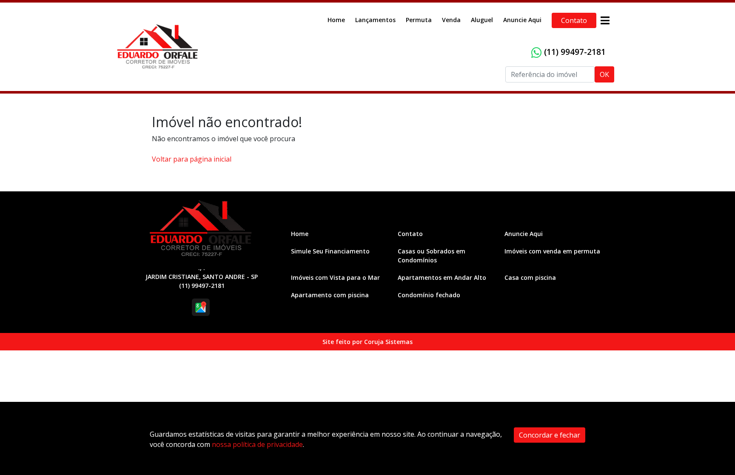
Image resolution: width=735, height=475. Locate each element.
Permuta (419, 20)
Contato (574, 20)
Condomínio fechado (429, 295)
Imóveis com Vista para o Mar (335, 277)
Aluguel (482, 20)
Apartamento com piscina (330, 295)
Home (336, 20)
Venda (451, 20)
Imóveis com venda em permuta (552, 251)
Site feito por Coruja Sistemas (367, 342)
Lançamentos (375, 20)
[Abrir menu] (604, 20)
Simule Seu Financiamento (330, 251)
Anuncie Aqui (522, 20)
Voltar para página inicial (191, 159)
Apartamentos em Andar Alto (442, 277)
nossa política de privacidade (257, 444)
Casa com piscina (530, 277)
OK (604, 74)
